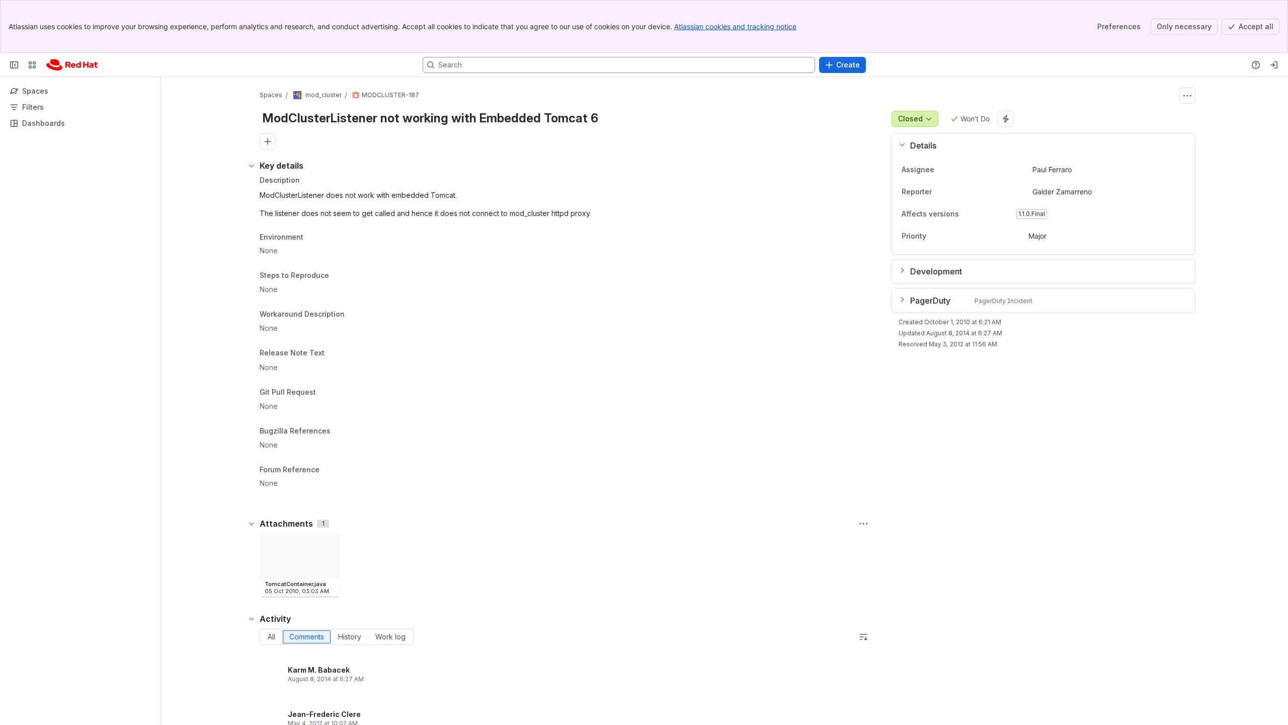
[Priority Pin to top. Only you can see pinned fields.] (948, 236)
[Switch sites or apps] (32, 65)
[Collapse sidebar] (14, 65)
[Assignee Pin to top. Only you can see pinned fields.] (942, 170)
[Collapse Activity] (252, 619)
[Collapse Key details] (252, 166)
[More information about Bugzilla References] (341, 431)
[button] (1039, 145)
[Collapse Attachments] (252, 524)
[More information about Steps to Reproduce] (339, 276)
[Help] (1256, 65)
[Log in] (1274, 65)
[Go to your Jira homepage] (72, 65)
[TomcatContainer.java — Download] (328, 544)
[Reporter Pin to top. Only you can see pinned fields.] (940, 192)
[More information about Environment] (313, 238)
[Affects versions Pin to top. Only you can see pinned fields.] (981, 214)
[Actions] (1187, 96)
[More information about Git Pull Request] (326, 393)
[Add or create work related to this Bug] (268, 141)
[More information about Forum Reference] (330, 470)
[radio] (271, 636)
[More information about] (331, 353)
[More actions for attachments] (863, 524)
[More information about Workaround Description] (355, 315)
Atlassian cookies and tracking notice (735, 26)
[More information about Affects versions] (969, 214)
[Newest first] (863, 637)
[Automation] (1006, 119)
